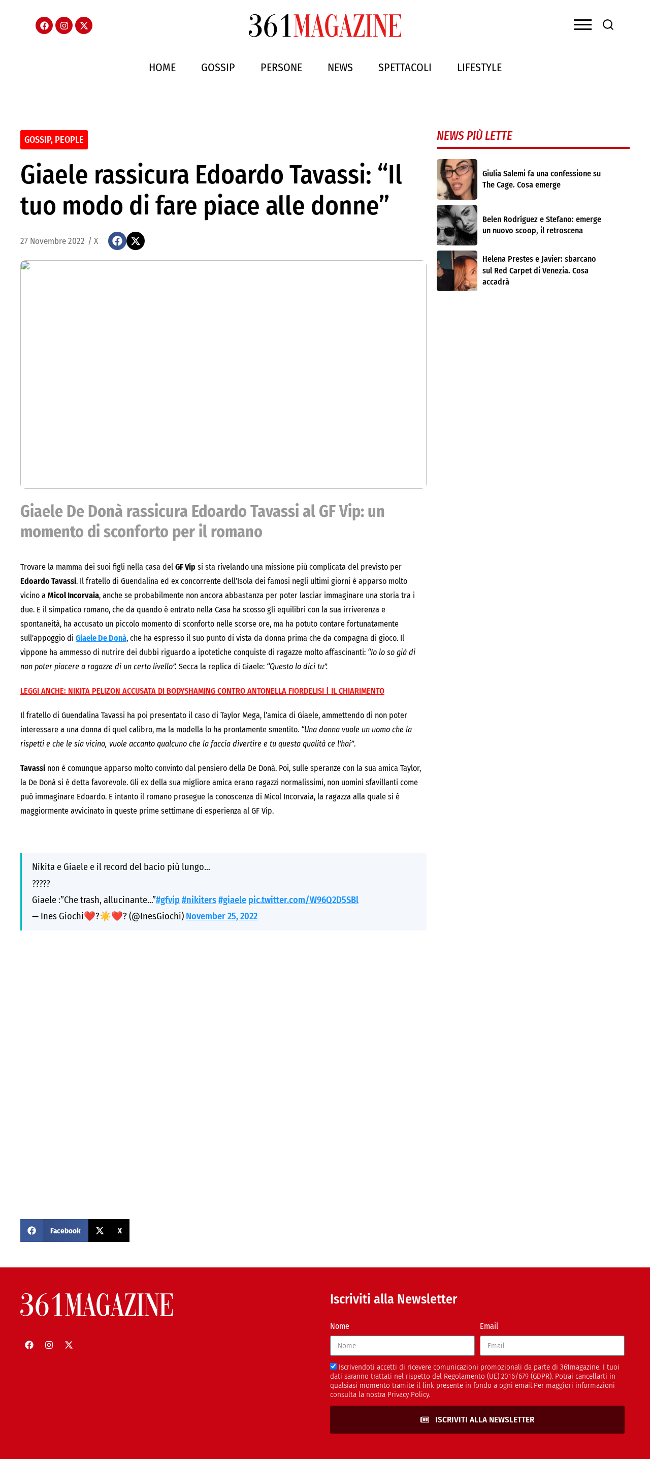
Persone (281, 67)
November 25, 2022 (221, 916)
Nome (339, 1326)
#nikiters (199, 900)
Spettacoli (405, 67)
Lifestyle (479, 67)
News (340, 67)
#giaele (232, 900)
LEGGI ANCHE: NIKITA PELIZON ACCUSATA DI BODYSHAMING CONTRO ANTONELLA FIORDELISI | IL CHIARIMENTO (202, 691)
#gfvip (168, 900)
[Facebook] (44, 25)
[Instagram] (64, 25)
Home (162, 67)
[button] (117, 241)
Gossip (218, 67)
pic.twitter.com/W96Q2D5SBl (303, 900)
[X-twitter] (83, 25)
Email (489, 1326)
